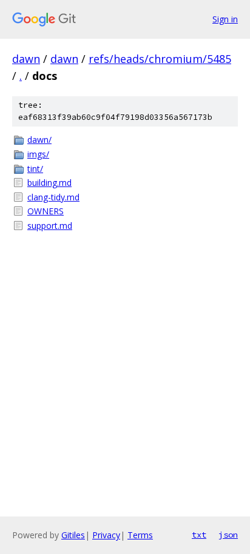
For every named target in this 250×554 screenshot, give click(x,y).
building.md (49, 182)
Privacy (106, 535)
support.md (49, 225)
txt (199, 534)
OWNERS (45, 211)
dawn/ (39, 139)
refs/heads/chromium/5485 (160, 58)
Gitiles (73, 535)
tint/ (35, 168)
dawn (26, 58)
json (228, 534)
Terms (140, 535)
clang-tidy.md (53, 197)
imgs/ (38, 154)
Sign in (225, 19)
